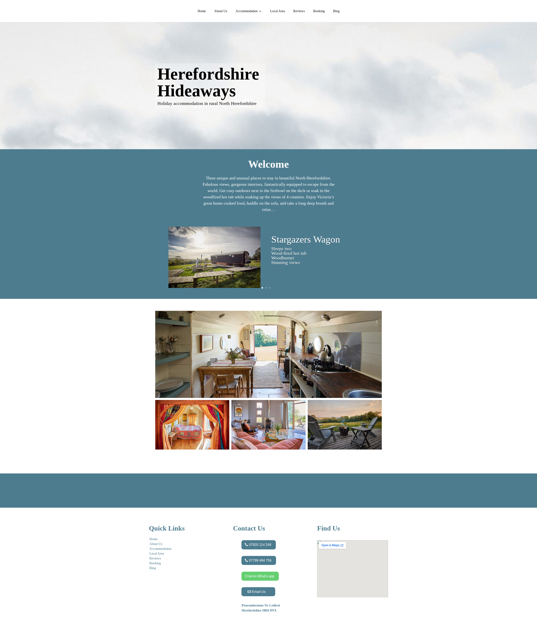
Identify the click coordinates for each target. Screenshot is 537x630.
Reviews (299, 11)
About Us (220, 11)
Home (202, 11)
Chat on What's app (259, 576)
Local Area (277, 11)
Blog (336, 11)
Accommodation (247, 11)
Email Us (259, 591)
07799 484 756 (260, 560)
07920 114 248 (260, 544)
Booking (319, 11)
